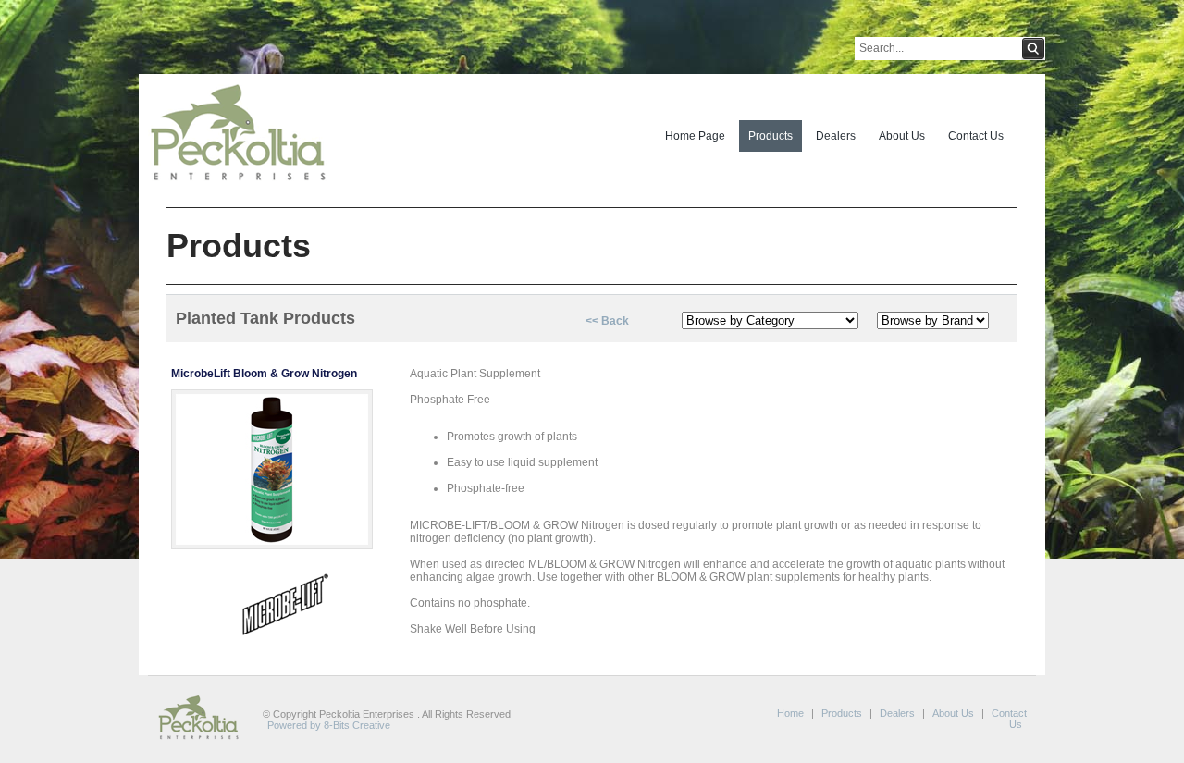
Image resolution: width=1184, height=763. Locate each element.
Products (770, 135)
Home (790, 713)
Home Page (695, 135)
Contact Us (976, 135)
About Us (902, 135)
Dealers (836, 135)
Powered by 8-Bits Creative (328, 725)
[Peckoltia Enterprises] (233, 183)
